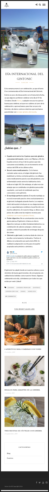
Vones (19, 101)
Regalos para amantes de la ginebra (22, 390)
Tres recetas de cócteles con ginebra (23, 431)
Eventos (10, 458)
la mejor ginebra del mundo (27, 112)
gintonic (36, 287)
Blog (24, 302)
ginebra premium (24, 287)
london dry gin (12, 291)
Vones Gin (32, 291)
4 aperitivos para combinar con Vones (23, 349)
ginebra (11, 287)
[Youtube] (43, 482)
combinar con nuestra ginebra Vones (20, 215)
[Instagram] (46, 482)
